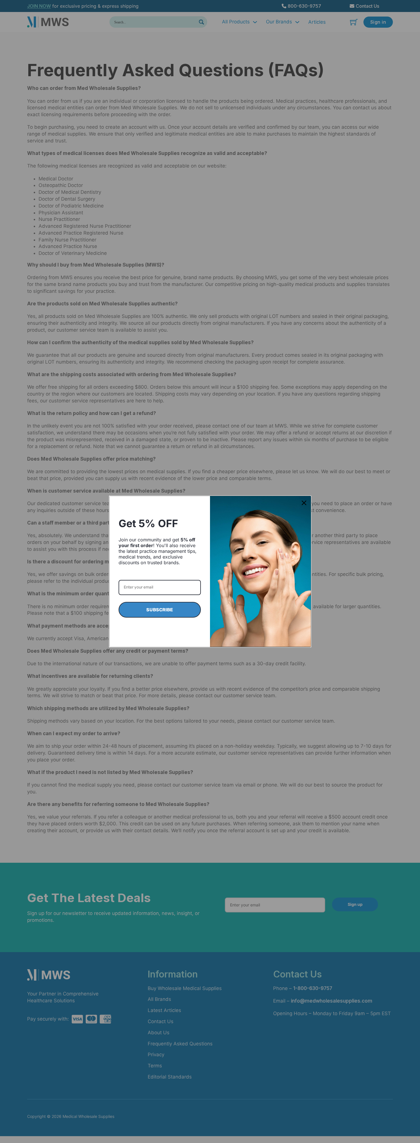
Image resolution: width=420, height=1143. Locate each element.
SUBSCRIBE (159, 609)
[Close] (304, 503)
